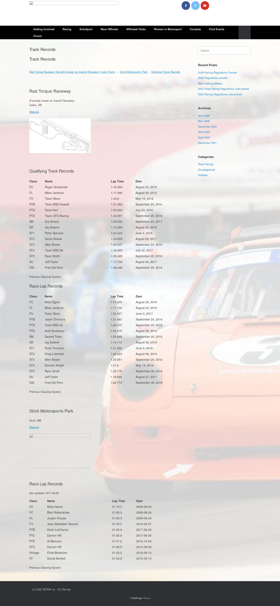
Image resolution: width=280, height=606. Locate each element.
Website (34, 112)
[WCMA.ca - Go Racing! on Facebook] (186, 5)
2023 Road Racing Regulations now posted (223, 89)
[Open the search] (245, 32)
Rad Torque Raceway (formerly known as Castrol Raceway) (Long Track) (72, 72)
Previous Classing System (45, 277)
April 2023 (204, 132)
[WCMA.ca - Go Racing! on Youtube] (205, 5)
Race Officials (109, 29)
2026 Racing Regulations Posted (217, 72)
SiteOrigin (137, 598)
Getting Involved (43, 29)
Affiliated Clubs (136, 29)
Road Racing (205, 164)
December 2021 (207, 143)
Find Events (216, 29)
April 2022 (204, 137)
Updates (203, 175)
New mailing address (210, 83)
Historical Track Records (165, 72)
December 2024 (207, 126)
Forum (37, 36)
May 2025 (204, 121)
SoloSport (86, 29)
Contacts (195, 29)
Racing (67, 29)
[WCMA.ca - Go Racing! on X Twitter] (195, 5)
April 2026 (204, 116)
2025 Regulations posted (212, 78)
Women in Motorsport (168, 29)
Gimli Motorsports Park (133, 72)
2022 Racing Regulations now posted (220, 94)
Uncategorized (206, 170)
